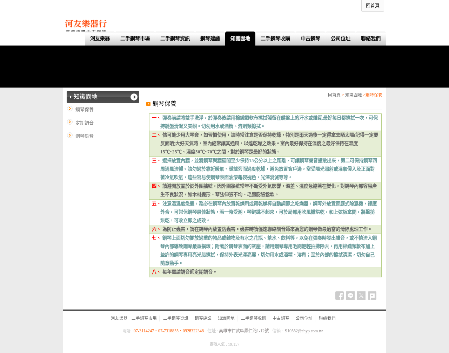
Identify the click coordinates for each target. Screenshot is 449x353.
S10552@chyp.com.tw (304, 330)
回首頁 (334, 95)
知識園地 (353, 95)
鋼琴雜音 (84, 136)
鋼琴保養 (84, 109)
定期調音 (84, 122)
